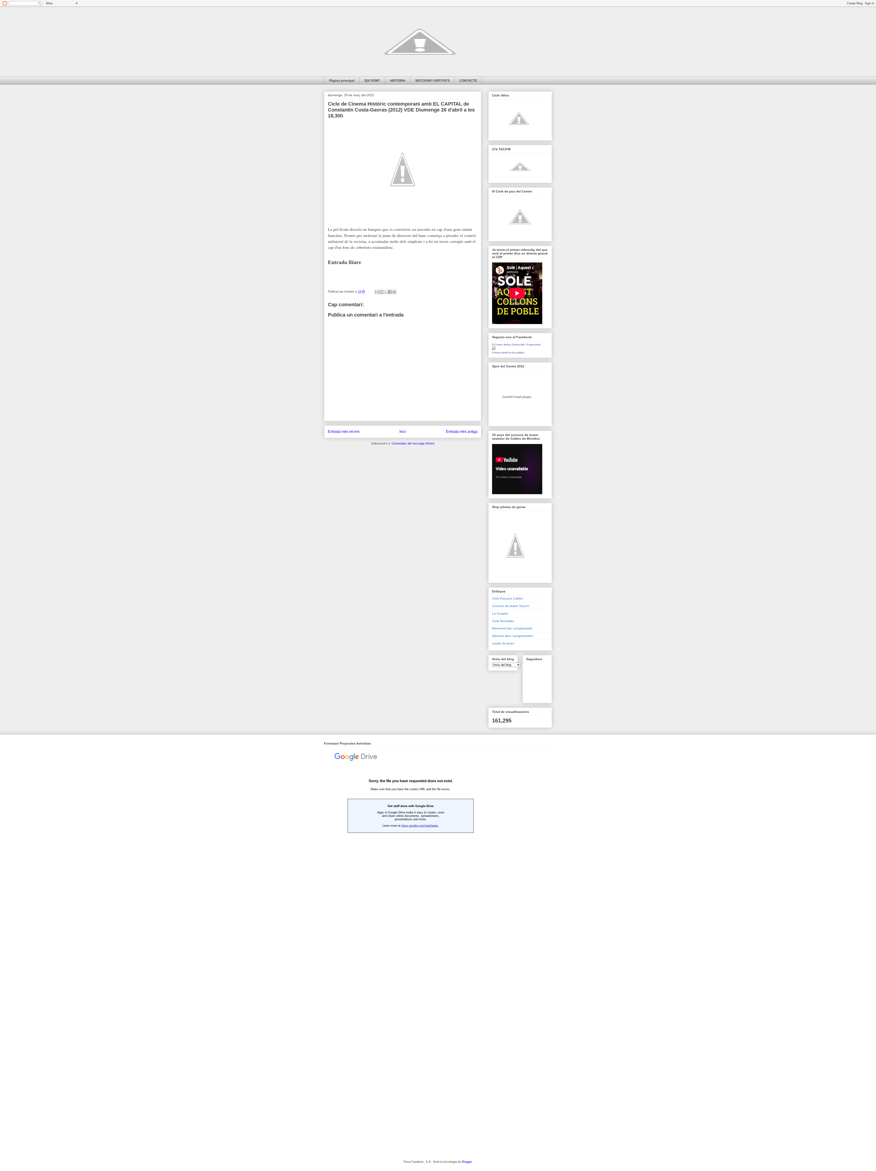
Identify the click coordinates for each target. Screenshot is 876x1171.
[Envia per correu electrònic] (377, 292)
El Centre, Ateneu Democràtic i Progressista (516, 344)
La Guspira (500, 613)
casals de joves (503, 643)
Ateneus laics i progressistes (512, 636)
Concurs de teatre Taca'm (510, 606)
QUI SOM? (372, 80)
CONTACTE (468, 80)
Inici (402, 432)
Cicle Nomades (503, 621)
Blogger (467, 1161)
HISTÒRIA (397, 80)
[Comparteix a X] (385, 292)
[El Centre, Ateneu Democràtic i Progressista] (494, 349)
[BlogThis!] (381, 292)
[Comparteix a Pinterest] (394, 292)
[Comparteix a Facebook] (390, 292)
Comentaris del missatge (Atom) (413, 443)
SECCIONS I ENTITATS (432, 80)
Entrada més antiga (461, 432)
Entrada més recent (343, 432)
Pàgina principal (342, 80)
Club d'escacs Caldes (507, 598)
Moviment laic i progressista (512, 628)
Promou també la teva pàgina (508, 352)
